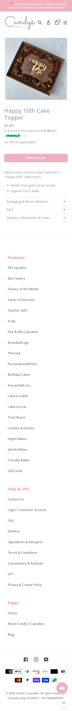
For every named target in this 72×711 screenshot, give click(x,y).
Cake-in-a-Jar (17, 406)
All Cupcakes (17, 267)
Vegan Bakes (17, 438)
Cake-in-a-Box (18, 396)
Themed (14, 353)
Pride (12, 321)
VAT (10, 574)
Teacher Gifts (17, 310)
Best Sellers (16, 278)
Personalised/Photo (22, 364)
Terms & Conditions (22, 552)
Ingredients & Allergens (25, 542)
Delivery (14, 531)
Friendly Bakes (19, 460)
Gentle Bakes (17, 449)
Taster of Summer (21, 300)
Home (12, 613)
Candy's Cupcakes (27, 693)
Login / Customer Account (27, 510)
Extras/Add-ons (19, 385)
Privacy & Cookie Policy (25, 584)
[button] (36, 201)
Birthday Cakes (19, 374)
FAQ (11, 520)
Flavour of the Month (23, 289)
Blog (11, 634)
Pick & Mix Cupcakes (23, 331)
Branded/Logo (18, 342)
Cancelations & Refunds (25, 563)
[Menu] (65, 22)
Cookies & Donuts (21, 428)
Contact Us (16, 499)
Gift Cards (15, 471)
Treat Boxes (17, 417)
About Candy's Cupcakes (26, 623)
